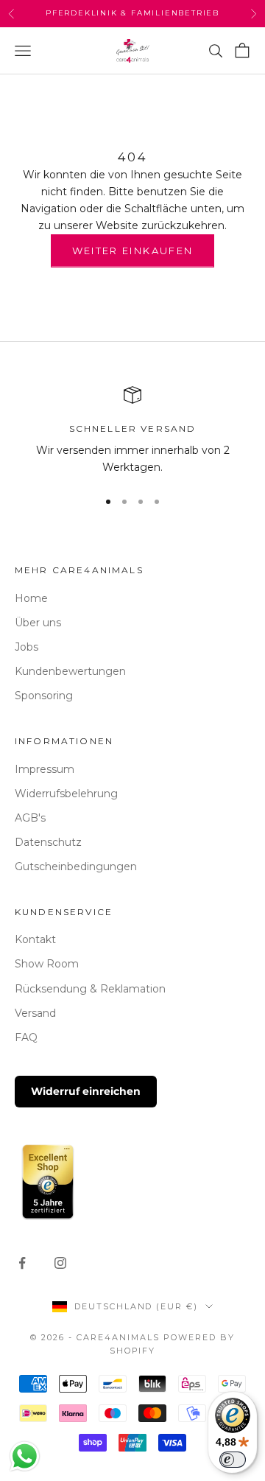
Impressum (44, 769)
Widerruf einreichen (86, 1091)
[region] (132, 431)
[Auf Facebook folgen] (22, 1263)
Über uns (38, 622)
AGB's (30, 817)
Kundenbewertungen (70, 671)
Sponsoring (44, 695)
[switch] (232, 1460)
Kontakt (35, 939)
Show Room (47, 963)
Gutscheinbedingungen (76, 866)
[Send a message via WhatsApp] (24, 1456)
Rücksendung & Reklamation (90, 988)
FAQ (26, 1037)
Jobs (26, 647)
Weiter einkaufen (132, 250)
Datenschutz (48, 842)
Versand (35, 1013)
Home (31, 598)
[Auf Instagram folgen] (60, 1263)
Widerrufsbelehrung (66, 793)
